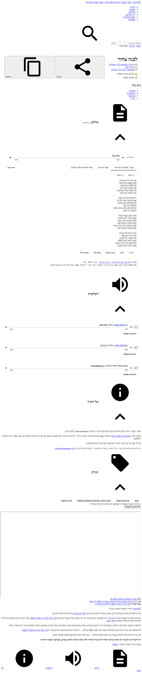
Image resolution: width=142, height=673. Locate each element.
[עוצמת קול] (123, 158)
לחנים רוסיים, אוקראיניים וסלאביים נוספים (94, 501)
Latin (122, 253)
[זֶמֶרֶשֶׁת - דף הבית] (137, 609)
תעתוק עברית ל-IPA (106, 601)
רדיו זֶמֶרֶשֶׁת (130, 14)
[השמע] (6, 327)
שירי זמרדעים (66, 501)
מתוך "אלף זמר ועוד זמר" (124, 168)
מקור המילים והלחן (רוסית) (81, 168)
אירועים (132, 12)
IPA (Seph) (84, 253)
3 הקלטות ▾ (130, 157)
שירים (132, 7)
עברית (131, 253)
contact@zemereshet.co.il (65, 448)
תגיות (133, 98)
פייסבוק (113, 604)
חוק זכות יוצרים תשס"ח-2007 (35, 630)
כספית (115, 644)
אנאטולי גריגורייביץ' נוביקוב (122, 69)
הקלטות (131, 93)
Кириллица (110, 253)
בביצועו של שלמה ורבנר (121, 436)
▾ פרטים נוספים (129, 334)
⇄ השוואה (11, 168)
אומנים (132, 9)
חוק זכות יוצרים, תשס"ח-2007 (43, 618)
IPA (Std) (97, 253)
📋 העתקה (120, 175)
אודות (127, 604)
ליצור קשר (110, 620)
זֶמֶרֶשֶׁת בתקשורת (102, 604)
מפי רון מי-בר (103, 168)
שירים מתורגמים (122, 501)
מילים (132, 91)
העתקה (9, 77)
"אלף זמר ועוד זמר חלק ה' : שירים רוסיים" (115, 262)
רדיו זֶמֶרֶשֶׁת (132, 601)
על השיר (131, 96)
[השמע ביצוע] (10, 157)
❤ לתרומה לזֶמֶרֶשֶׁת (132, 507)
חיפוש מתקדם (129, 17)
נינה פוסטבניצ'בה (98, 366)
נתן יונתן (128, 67)
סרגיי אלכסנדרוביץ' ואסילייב (120, 64)
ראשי (138, 46)
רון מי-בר (103, 345)
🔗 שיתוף (131, 175)
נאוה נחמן (116, 156)
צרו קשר (121, 604)
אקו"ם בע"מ (79, 613)
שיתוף (59, 77)
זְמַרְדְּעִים (93, 601)
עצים (137, 501)
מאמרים (131, 19)
